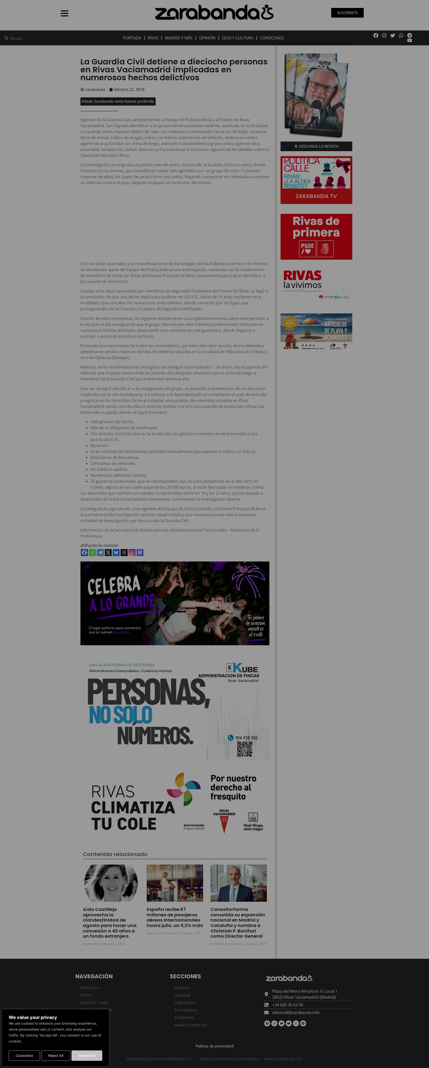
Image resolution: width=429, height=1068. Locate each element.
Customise (24, 1055)
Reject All (55, 1055)
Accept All (86, 1055)
